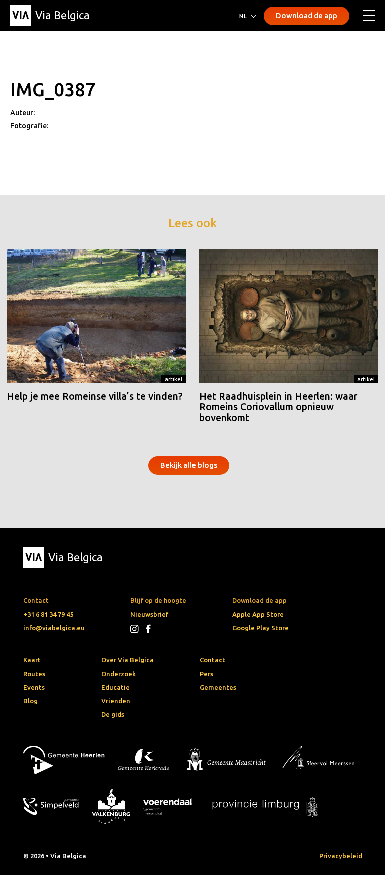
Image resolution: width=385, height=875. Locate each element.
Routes (34, 673)
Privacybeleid (340, 855)
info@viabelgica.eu (54, 627)
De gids (112, 714)
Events (34, 687)
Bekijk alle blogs (188, 465)
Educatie (115, 687)
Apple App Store (258, 614)
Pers (206, 673)
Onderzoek (118, 673)
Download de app (306, 15)
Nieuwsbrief (149, 614)
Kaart (32, 659)
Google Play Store (260, 627)
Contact (212, 659)
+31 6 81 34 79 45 (48, 614)
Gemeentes (218, 687)
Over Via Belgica (127, 659)
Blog (30, 700)
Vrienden (115, 700)
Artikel (173, 379)
